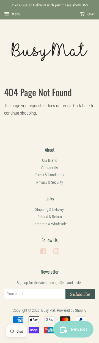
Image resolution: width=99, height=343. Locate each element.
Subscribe (80, 294)
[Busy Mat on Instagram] (56, 252)
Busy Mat (48, 310)
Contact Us (49, 168)
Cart (91, 14)
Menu (15, 14)
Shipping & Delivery (49, 209)
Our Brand (49, 160)
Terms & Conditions (49, 175)
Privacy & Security (49, 182)
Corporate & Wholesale (49, 224)
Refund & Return (49, 216)
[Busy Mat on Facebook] (43, 252)
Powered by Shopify (71, 310)
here (86, 105)
